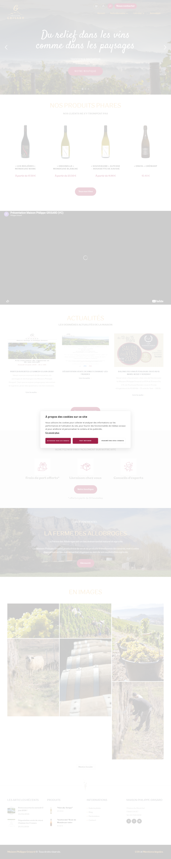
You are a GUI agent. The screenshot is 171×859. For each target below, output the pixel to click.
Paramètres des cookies (113, 440)
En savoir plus (52, 433)
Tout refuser (85, 440)
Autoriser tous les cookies (58, 440)
